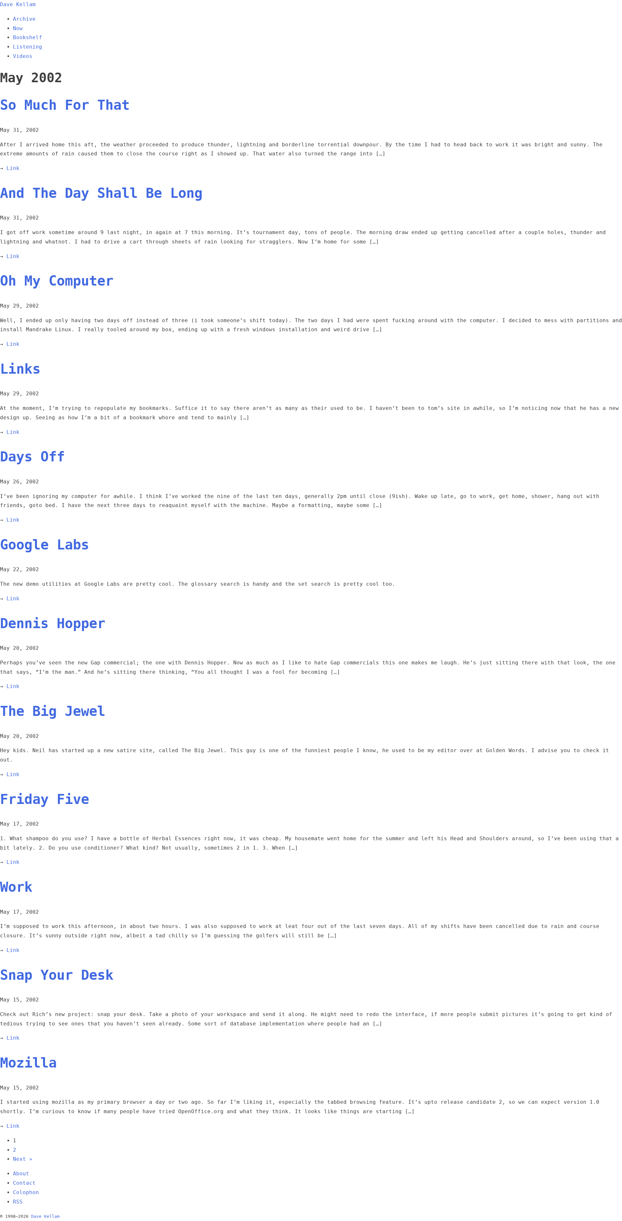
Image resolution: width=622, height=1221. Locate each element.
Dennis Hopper (52, 623)
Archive (24, 19)
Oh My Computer (56, 281)
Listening (27, 47)
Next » (22, 1159)
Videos (22, 56)
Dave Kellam (18, 4)
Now (18, 28)
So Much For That (65, 105)
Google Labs (44, 545)
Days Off (32, 457)
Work (16, 887)
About (21, 1173)
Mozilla (28, 1063)
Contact (24, 1183)
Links (20, 369)
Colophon (26, 1192)
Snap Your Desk (56, 975)
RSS (18, 1202)
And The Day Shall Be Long (101, 193)
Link (12, 168)
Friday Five (44, 799)
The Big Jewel (52, 711)
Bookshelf (27, 37)
